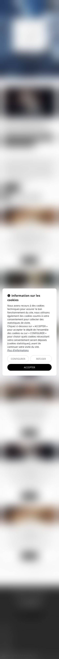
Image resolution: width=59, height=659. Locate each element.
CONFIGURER (18, 358)
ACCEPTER (29, 367)
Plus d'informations (18, 350)
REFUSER (41, 358)
